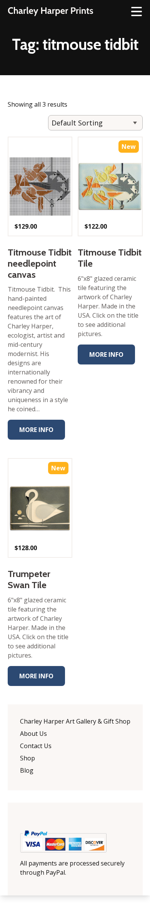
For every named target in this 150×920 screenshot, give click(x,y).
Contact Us (36, 746)
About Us (33, 733)
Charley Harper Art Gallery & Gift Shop (75, 721)
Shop (27, 758)
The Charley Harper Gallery (50, 11)
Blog (26, 770)
